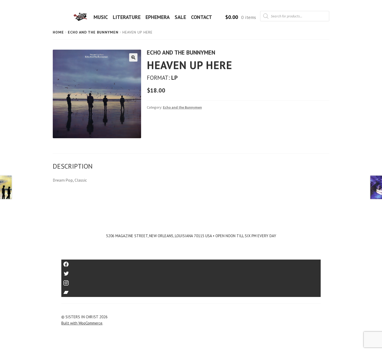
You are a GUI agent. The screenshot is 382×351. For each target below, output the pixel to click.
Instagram (191, 281)
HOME (82, 17)
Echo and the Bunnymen (93, 32)
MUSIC (101, 17)
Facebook (191, 262)
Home (58, 32)
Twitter (191, 271)
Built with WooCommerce (81, 323)
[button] (133, 57)
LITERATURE (127, 17)
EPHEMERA (158, 17)
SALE (180, 17)
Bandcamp (191, 290)
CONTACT (201, 17)
